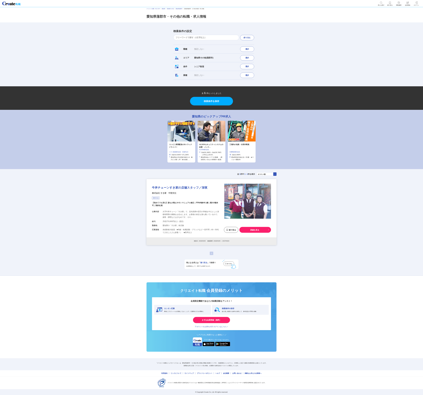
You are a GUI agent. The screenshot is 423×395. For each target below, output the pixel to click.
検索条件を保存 (211, 101)
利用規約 (164, 373)
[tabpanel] (211, 141)
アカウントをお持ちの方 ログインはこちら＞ (211, 326)
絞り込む (247, 37)
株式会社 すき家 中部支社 (164, 193)
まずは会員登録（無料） (211, 320)
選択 (247, 49)
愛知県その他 (170, 8)
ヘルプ (217, 373)
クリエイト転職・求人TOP (153, 8)
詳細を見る (254, 230)
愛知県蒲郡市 (179, 8)
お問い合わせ (237, 373)
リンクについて (176, 373)
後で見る (232, 230)
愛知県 (163, 8)
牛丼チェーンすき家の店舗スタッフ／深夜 (180, 187)
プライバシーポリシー (204, 373)
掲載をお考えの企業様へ (253, 373)
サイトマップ (189, 373)
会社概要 (226, 373)
